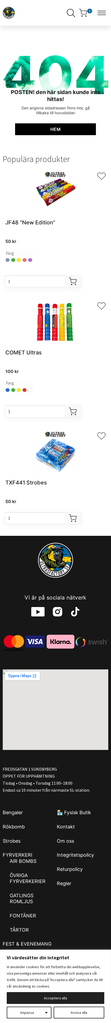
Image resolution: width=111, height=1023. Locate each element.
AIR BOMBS (23, 861)
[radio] (13, 260)
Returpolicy (70, 869)
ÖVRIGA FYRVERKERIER (28, 878)
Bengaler (13, 812)
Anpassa (27, 1012)
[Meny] (103, 13)
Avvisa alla (79, 1012)
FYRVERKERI (17, 855)
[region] (55, 986)
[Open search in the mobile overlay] (69, 13)
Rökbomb (14, 827)
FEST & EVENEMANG (27, 944)
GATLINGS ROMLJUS (21, 898)
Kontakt (66, 827)
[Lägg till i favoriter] (101, 176)
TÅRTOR (19, 930)
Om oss (65, 841)
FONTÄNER (23, 915)
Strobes (11, 841)
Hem (55, 129)
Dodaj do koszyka (73, 518)
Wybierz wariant (73, 281)
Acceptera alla (55, 998)
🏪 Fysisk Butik (74, 812)
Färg (10, 253)
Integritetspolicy (75, 855)
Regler (64, 883)
